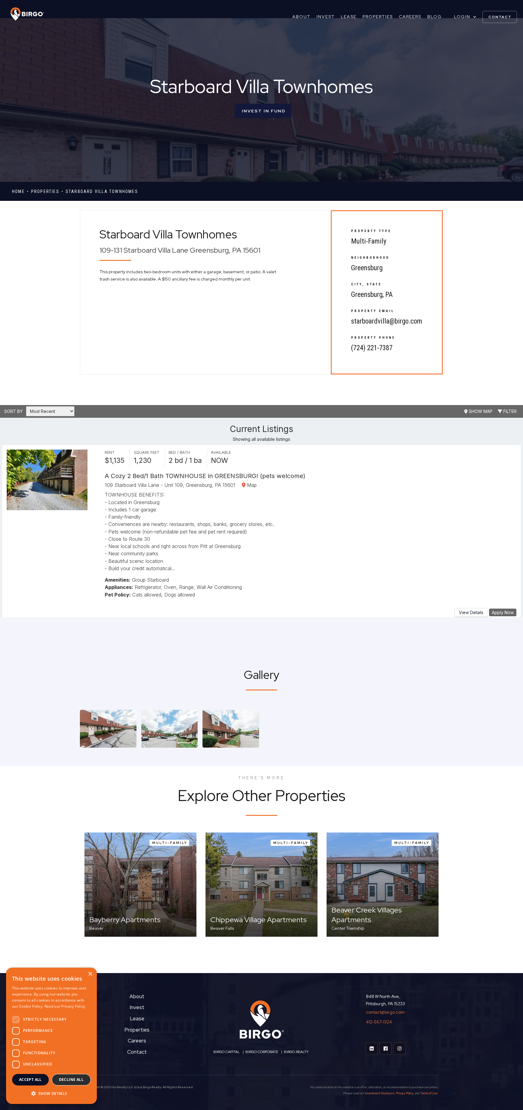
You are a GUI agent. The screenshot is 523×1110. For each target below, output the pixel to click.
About (301, 16)
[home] (24, 14)
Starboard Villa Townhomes (102, 191)
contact (499, 17)
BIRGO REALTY (296, 1051)
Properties (378, 16)
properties (45, 191)
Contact (137, 1052)
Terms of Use (429, 1093)
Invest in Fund (263, 111)
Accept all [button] (30, 1079)
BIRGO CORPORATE (261, 1051)
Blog (434, 16)
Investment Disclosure (379, 1093)
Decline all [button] (71, 1079)
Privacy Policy (404, 1093)
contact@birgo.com (385, 1012)
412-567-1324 (379, 1022)
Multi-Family (368, 241)
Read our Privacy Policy (64, 1006)
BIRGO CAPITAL (226, 1051)
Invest (326, 16)
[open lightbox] (108, 729)
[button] (465, 17)
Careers (410, 16)
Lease (349, 16)
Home (18, 191)
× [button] (90, 974)
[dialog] (51, 1036)
